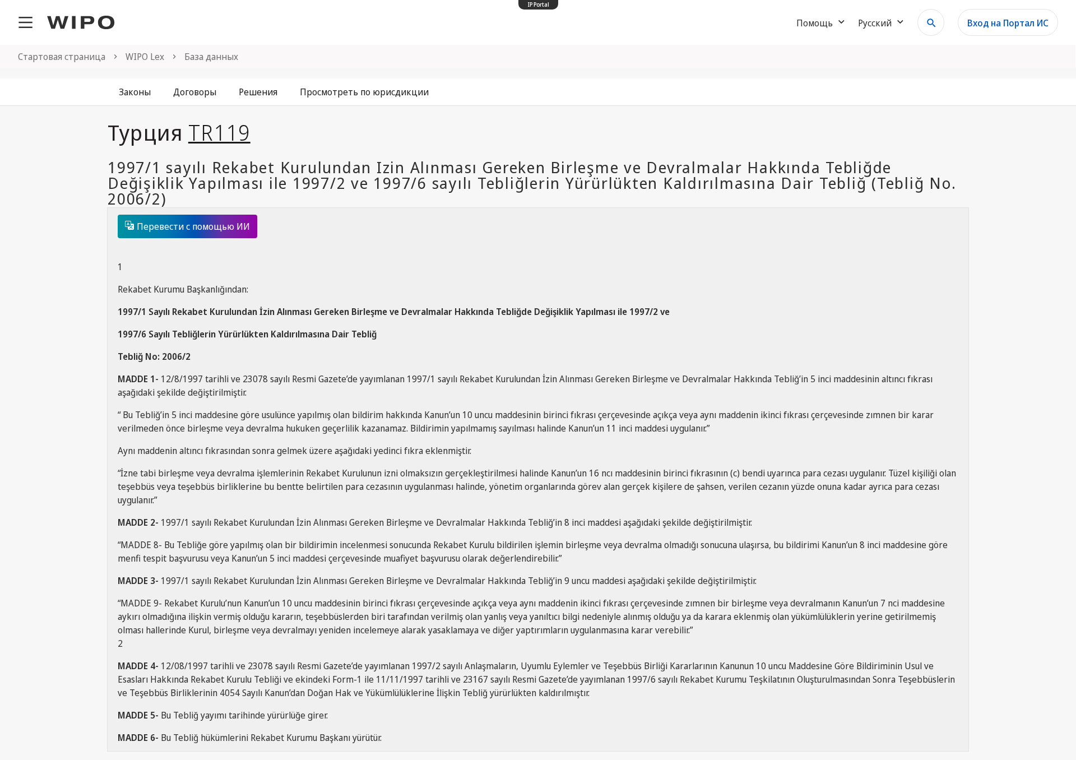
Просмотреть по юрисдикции (364, 92)
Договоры (194, 92)
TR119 (219, 132)
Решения (258, 92)
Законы (135, 92)
